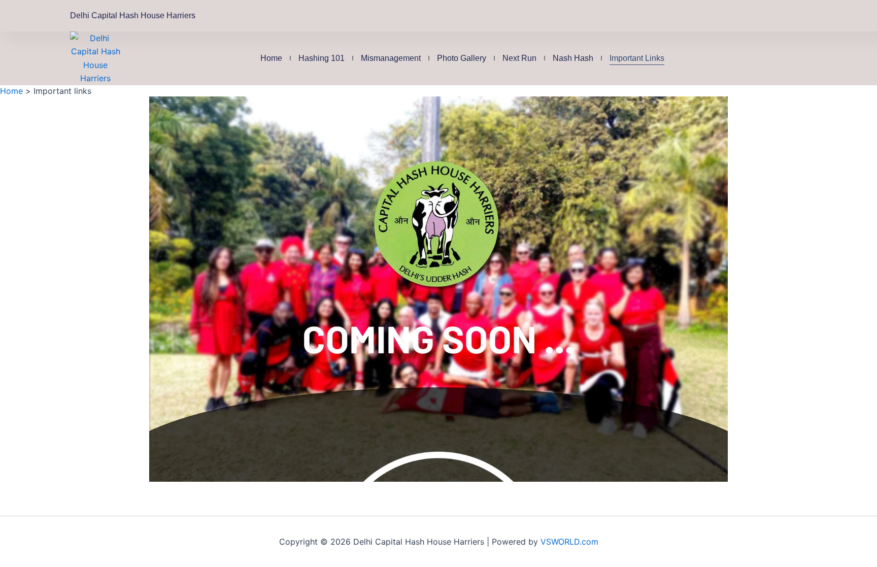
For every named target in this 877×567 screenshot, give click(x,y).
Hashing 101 (321, 58)
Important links (637, 58)
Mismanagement (391, 58)
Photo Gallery (461, 58)
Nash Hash (573, 58)
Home (271, 58)
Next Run (519, 58)
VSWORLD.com (569, 542)
